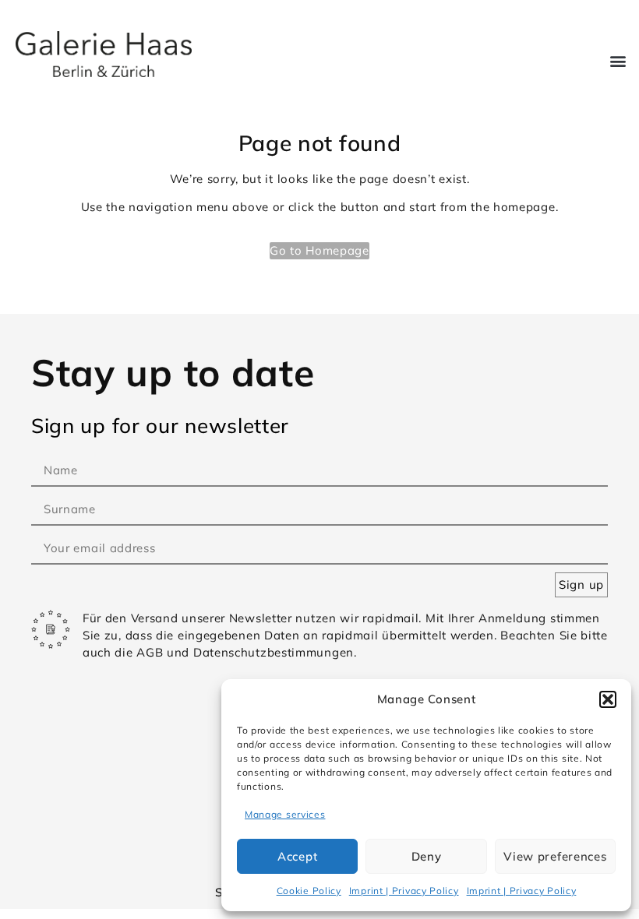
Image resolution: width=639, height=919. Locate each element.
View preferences (554, 856)
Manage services (285, 814)
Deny (426, 856)
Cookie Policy (309, 890)
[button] (608, 699)
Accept (297, 856)
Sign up (581, 584)
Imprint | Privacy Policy (404, 890)
